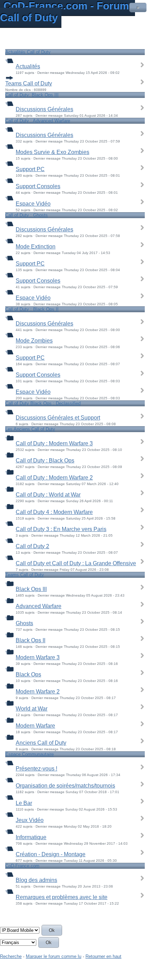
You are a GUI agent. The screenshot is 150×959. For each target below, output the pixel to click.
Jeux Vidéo (30, 820)
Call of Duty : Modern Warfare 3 (54, 443)
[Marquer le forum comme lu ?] (9, 60)
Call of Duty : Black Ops (45, 460)
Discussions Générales (44, 109)
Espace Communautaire (29, 754)
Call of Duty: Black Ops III (32, 95)
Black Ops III (31, 589)
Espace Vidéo (33, 204)
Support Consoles (38, 186)
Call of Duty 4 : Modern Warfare (54, 512)
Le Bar (24, 803)
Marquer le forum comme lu (53, 956)
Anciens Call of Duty (41, 743)
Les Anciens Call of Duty (30, 429)
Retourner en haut (103, 956)
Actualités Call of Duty (28, 52)
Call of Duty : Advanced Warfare (37, 120)
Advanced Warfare (38, 606)
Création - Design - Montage (50, 854)
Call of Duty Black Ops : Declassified (43, 403)
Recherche (11, 956)
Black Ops (28, 674)
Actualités (28, 66)
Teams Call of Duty (28, 83)
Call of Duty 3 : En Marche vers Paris (61, 529)
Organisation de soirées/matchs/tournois (65, 786)
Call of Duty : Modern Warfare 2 (54, 478)
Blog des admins (36, 880)
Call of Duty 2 (32, 546)
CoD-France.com (22, 865)
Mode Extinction (35, 247)
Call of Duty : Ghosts (26, 215)
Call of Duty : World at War (48, 495)
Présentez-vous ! (36, 769)
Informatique (31, 837)
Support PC (30, 169)
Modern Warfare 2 (38, 692)
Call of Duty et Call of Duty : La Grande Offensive (76, 563)
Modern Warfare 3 (38, 657)
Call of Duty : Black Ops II (32, 309)
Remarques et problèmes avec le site (61, 897)
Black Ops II (30, 640)
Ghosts (24, 623)
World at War (31, 709)
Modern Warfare (35, 726)
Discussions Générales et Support (58, 418)
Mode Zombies (34, 341)
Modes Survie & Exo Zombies (52, 152)
